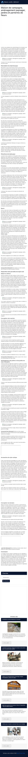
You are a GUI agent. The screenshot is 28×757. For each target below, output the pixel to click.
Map (18, 753)
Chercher (6, 581)
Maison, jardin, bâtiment (11, 2)
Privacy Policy (22, 753)
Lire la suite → (6, 642)
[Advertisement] (14, 31)
